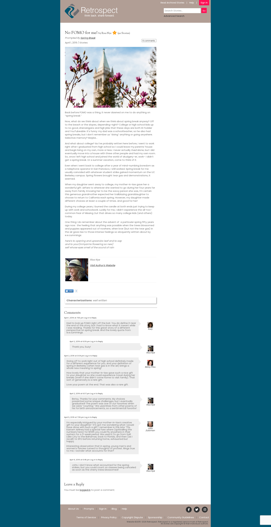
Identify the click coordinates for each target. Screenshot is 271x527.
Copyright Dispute (132, 517)
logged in (85, 490)
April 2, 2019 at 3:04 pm (74, 355)
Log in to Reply (90, 318)
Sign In (204, 2)
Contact (204, 517)
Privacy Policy (109, 517)
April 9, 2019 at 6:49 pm (80, 459)
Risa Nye (106, 33)
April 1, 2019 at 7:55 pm (73, 318)
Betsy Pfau (150, 366)
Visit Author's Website (102, 265)
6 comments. (149, 40)
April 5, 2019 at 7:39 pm (74, 417)
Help (191, 3)
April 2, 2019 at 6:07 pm (80, 393)
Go (204, 10)
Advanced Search (174, 16)
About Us (73, 509)
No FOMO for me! (81, 33)
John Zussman (150, 429)
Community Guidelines (180, 517)
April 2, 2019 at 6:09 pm (80, 341)
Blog (114, 509)
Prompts (89, 509)
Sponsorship (155, 517)
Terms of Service (86, 517)
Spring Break (87, 38)
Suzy (150, 328)
